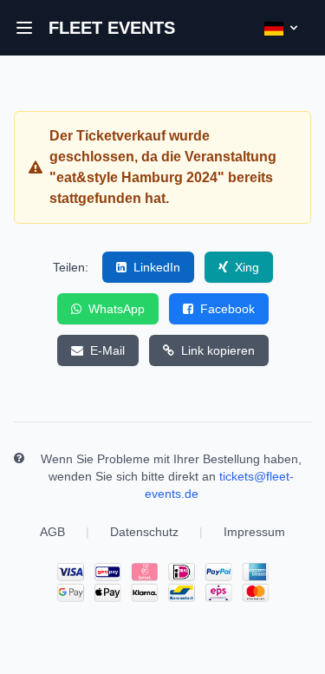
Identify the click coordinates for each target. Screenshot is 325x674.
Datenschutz (144, 532)
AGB (52, 532)
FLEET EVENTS (112, 27)
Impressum (254, 532)
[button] (24, 27)
